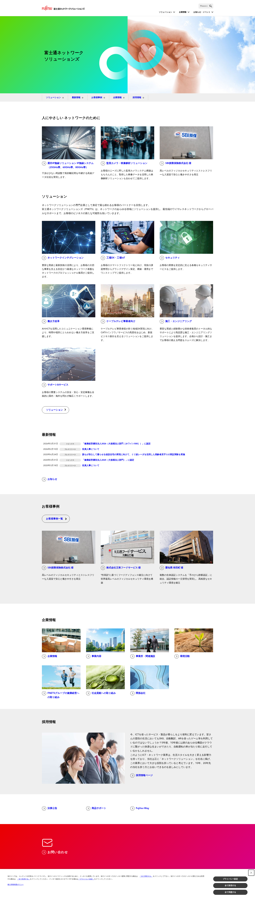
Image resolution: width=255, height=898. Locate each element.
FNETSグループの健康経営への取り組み (63, 695)
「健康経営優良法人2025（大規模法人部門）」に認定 (108, 460)
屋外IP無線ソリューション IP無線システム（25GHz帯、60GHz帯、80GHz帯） (71, 165)
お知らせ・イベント (201, 12)
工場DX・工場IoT (115, 257)
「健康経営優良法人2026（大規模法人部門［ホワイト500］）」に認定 (116, 443)
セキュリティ (172, 257)
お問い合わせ (58, 852)
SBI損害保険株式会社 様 (178, 163)
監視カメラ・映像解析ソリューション (126, 163)
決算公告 (52, 808)
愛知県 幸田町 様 (174, 567)
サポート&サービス (58, 384)
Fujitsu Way (142, 808)
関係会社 (141, 693)
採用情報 (137, 97)
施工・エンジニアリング (178, 321)
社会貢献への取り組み (104, 693)
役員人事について (90, 449)
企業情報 (182, 12)
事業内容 (96, 656)
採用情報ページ (144, 775)
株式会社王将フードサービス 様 (123, 567)
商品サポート (99, 808)
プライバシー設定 (230, 879)
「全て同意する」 (146, 876)
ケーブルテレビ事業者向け (120, 321)
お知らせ (52, 479)
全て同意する (230, 892)
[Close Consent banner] (251, 873)
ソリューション (165, 12)
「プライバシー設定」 (86, 879)
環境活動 (185, 656)
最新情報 (76, 97)
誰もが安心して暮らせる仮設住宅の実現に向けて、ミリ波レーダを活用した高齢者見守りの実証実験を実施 (133, 454)
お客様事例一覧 (54, 518)
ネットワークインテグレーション (66, 257)
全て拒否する (230, 885)
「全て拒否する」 (23, 879)
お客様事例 (96, 97)
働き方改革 (54, 321)
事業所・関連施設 (145, 656)
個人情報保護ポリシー (15, 884)
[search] (210, 6)
